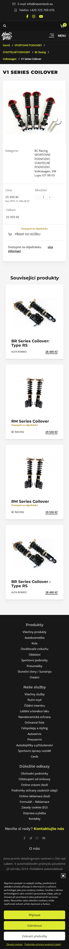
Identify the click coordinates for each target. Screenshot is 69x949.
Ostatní (34, 677)
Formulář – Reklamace (34, 802)
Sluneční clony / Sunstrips (35, 671)
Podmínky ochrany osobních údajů (43, 944)
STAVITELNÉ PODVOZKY (16, 52)
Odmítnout (34, 925)
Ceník (34, 756)
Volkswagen (9, 59)
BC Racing (40, 52)
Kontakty (34, 819)
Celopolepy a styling (34, 728)
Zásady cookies (14, 944)
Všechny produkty (34, 632)
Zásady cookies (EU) (34, 807)
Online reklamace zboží (34, 796)
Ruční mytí (35, 700)
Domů (6, 45)
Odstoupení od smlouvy (34, 779)
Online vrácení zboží (34, 785)
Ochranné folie (34, 722)
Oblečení (34, 654)
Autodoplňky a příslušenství (34, 745)
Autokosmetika (34, 638)
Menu (62, 36)
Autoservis (34, 734)
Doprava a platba (34, 813)
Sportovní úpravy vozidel (34, 751)
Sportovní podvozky (34, 660)
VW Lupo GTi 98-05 (45, 173)
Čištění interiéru (34, 705)
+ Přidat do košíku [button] (44, 352)
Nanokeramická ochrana (34, 717)
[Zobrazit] (56, 290)
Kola (34, 643)
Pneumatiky (34, 666)
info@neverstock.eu (40, 4)
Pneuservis (34, 739)
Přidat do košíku (27, 234)
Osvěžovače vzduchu (34, 649)
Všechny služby (35, 694)
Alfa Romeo (19, 351)
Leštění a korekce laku (34, 711)
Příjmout (34, 915)
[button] (63, 876)
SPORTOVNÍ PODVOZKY (28, 45)
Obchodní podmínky (34, 773)
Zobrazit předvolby (34, 936)
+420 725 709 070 (42, 10)
